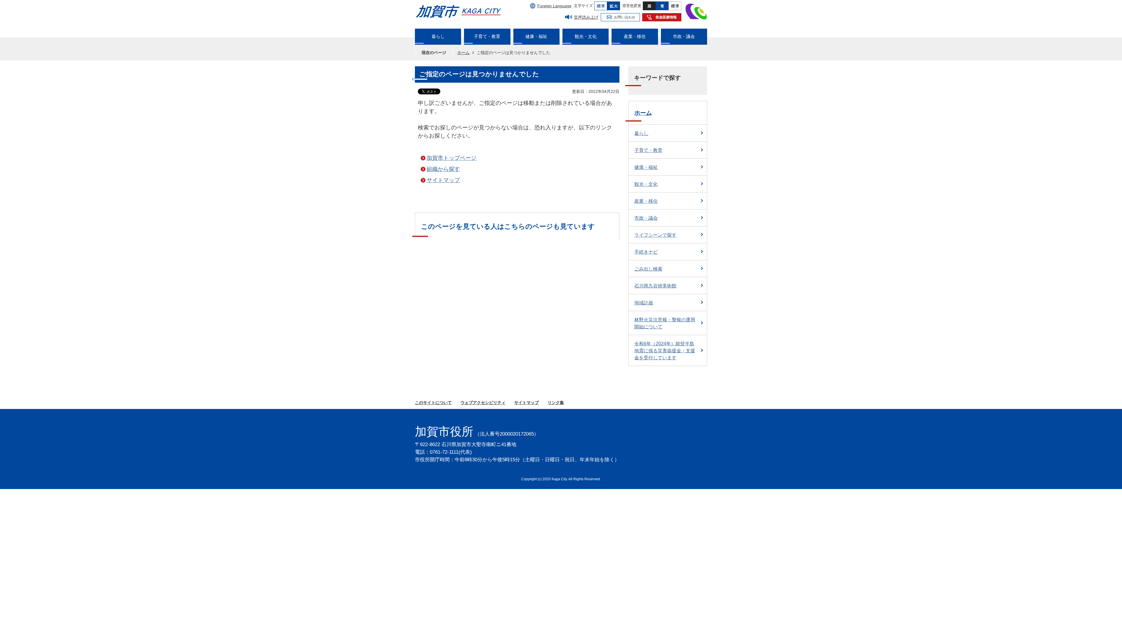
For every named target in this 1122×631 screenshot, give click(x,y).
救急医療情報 (666, 17)
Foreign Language (554, 6)
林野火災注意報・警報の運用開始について (664, 323)
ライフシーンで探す (655, 235)
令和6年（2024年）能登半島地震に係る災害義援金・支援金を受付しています (664, 350)
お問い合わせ (624, 17)
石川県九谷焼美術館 (655, 285)
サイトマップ (443, 180)
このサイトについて (433, 402)
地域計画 (643, 302)
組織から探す (443, 169)
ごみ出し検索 (648, 268)
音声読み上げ (586, 17)
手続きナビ (646, 251)
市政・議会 (646, 218)
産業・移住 (646, 201)
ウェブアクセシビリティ (482, 402)
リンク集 (556, 402)
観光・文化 (646, 184)
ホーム (463, 52)
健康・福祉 (646, 167)
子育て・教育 (648, 150)
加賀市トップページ (452, 158)
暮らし (641, 133)
